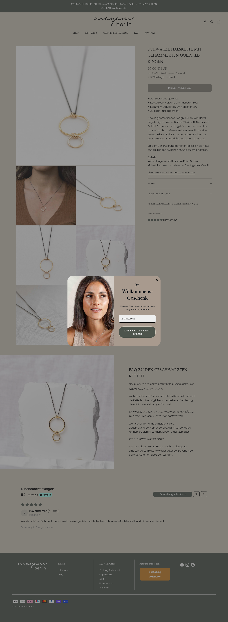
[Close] (157, 280)
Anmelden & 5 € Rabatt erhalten (137, 332)
